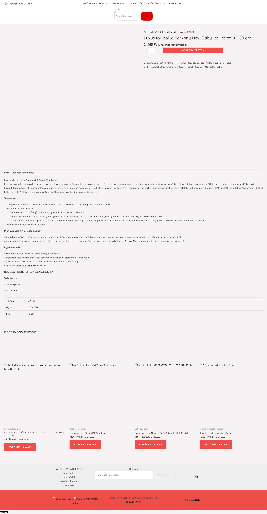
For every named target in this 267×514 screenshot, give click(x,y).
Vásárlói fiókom (156, 3)
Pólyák (191, 32)
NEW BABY (33, 307)
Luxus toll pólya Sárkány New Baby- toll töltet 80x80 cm (176, 67)
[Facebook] (261, 4)
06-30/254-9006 (133, 502)
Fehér (31, 313)
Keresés (117, 9)
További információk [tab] (23, 172)
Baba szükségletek (154, 32)
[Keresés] (147, 16)
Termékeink (117, 3)
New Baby (217, 67)
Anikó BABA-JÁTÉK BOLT (94, 3)
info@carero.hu (24, 265)
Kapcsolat (175, 3)
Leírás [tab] (7, 172)
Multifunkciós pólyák (175, 32)
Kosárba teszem (193, 50)
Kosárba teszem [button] (19, 446)
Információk (135, 3)
